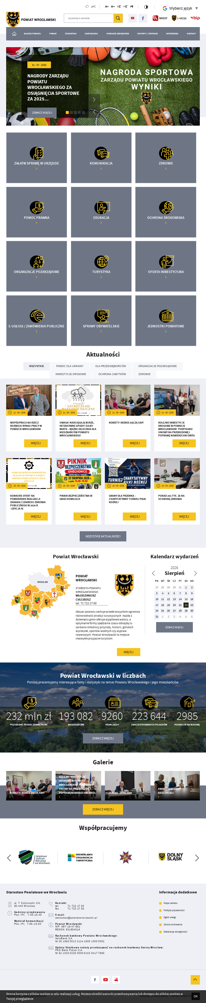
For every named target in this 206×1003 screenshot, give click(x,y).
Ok (196, 996)
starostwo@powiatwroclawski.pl (76, 917)
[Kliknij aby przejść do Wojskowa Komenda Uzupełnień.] (120, 858)
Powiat (53, 33)
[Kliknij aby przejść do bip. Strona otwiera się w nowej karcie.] (195, 18)
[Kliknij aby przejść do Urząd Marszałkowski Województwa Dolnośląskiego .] (165, 858)
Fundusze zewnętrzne (117, 33)
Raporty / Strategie (147, 33)
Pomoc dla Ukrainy (69, 366)
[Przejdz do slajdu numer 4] (80, 112)
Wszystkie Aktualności (103, 536)
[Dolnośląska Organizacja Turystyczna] (74, 858)
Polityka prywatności (174, 910)
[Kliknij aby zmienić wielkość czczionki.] (106, 7)
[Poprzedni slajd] (9, 858)
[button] (94, 100)
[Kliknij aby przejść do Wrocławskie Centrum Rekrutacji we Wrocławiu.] (29, 858)
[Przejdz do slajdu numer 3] (75, 112)
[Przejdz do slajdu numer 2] (71, 112)
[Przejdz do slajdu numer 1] (67, 112)
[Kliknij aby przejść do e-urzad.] (179, 18)
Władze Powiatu (32, 33)
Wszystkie (36, 366)
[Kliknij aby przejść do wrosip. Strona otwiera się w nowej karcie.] (160, 18)
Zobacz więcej (174, 627)
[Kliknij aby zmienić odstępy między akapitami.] (131, 7)
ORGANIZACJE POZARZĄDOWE (157, 366)
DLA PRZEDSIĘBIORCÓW (110, 366)
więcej (129, 652)
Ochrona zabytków (112, 374)
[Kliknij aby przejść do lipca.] (153, 573)
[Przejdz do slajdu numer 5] (84, 112)
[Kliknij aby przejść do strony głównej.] (31, 20)
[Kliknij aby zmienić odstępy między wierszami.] (119, 7)
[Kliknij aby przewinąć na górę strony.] (195, 979)
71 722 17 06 (76, 908)
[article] (29, 418)
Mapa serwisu (171, 903)
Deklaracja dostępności (175, 931)
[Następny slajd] (197, 858)
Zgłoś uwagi (170, 917)
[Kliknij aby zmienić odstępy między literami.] (113, 7)
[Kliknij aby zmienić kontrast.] (146, 7)
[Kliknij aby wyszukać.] (118, 18)
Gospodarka (91, 33)
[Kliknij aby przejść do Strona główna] (14, 33)
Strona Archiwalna (173, 924)
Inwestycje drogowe (71, 374)
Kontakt (191, 33)
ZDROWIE (144, 374)
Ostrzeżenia (172, 33)
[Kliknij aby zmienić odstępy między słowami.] (125, 7)
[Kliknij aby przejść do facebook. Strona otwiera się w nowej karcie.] (143, 18)
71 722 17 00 (76, 906)
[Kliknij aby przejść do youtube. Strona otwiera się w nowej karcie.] (132, 18)
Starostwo (70, 33)
